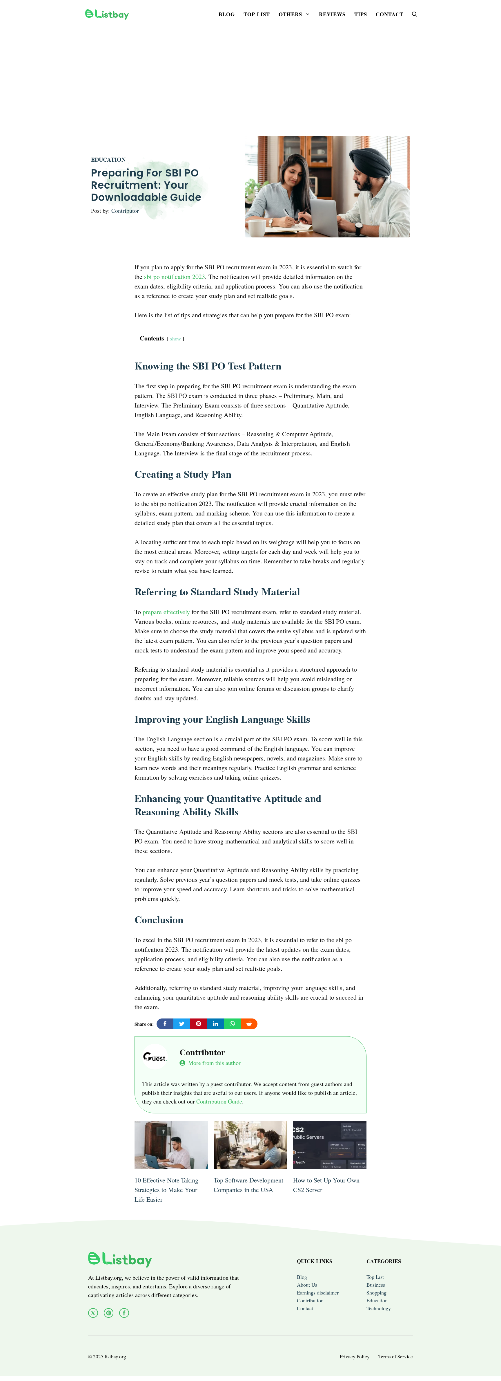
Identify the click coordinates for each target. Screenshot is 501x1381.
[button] (415, 14)
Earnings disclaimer (318, 1292)
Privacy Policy (355, 1356)
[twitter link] (93, 1313)
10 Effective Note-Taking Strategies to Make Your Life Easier (166, 1189)
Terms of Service (395, 1356)
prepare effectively (166, 611)
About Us (307, 1284)
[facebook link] (124, 1313)
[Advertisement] (250, 69)
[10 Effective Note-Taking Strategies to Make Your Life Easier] (171, 1164)
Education (108, 159)
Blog (227, 14)
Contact (389, 14)
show (175, 338)
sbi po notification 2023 (174, 276)
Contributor (125, 210)
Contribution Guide (219, 1101)
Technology (378, 1308)
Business (375, 1284)
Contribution (310, 1300)
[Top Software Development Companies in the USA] (250, 1164)
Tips (360, 14)
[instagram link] (109, 1313)
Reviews (332, 14)
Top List (257, 14)
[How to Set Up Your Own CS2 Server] (329, 1164)
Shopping (376, 1292)
